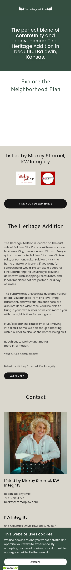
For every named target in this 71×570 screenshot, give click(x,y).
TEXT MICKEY (16, 375)
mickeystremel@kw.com (21, 502)
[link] (35, 8)
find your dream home (35, 203)
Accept (35, 561)
